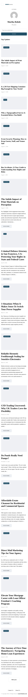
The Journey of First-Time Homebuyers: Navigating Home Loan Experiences (14, 651)
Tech (5, 99)
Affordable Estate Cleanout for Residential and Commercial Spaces (12, 503)
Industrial (7, 336)
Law (5, 233)
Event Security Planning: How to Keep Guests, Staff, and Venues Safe (13, 141)
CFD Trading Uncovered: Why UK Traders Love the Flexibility (14, 408)
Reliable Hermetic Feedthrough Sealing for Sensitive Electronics (12, 356)
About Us (17, 690)
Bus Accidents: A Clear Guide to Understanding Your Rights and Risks (13, 169)
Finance (6, 388)
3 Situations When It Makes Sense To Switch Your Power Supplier (12, 307)
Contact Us (10, 690)
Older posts (14, 679)
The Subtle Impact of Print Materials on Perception (11, 202)
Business (6, 47)
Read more (6, 226)
